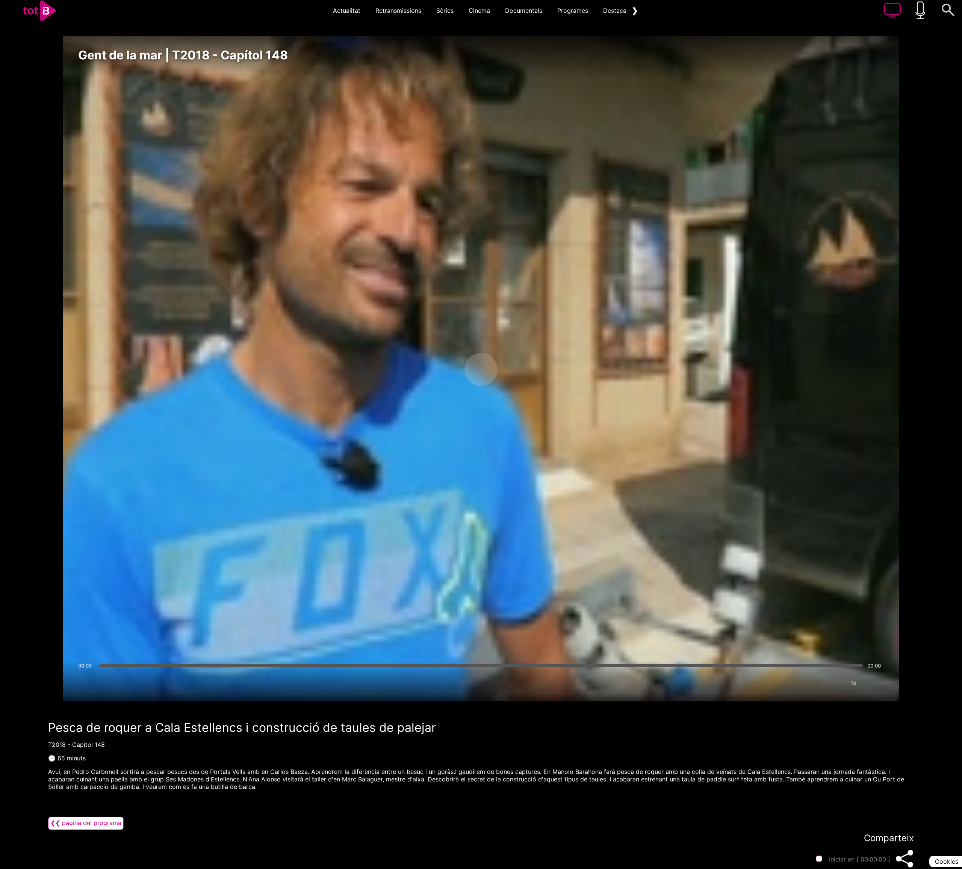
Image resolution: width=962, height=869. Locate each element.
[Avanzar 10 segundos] (520, 369)
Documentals (523, 10)
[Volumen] (86, 683)
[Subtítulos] (808, 683)
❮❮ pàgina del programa (85, 823)
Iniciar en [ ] (859, 859)
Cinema (479, 10)
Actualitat (346, 10)
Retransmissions (398, 10)
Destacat (616, 10)
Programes (572, 10)
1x (853, 683)
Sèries (445, 10)
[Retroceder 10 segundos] (441, 369)
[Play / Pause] (481, 369)
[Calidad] (831, 683)
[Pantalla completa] (876, 683)
